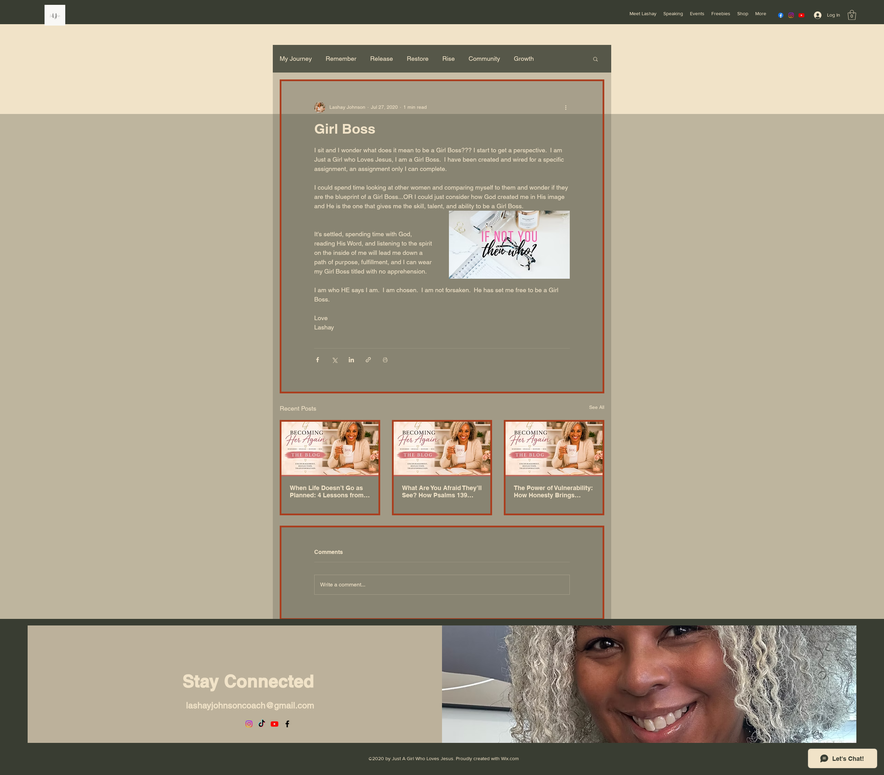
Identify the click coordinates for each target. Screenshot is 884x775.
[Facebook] (780, 15)
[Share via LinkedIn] (351, 359)
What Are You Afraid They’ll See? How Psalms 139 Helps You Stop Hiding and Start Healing (442, 491)
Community (484, 58)
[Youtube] (801, 15)
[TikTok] (261, 723)
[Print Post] (385, 359)
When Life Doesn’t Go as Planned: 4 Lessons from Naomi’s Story (327, 491)
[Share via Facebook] (317, 359)
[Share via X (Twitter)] (334, 359)
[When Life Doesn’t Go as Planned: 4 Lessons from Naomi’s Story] (329, 449)
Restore (418, 58)
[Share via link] (368, 359)
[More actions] (565, 107)
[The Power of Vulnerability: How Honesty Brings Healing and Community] (554, 449)
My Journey (296, 58)
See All (596, 407)
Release (381, 58)
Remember (341, 58)
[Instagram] (791, 15)
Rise (448, 58)
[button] (852, 15)
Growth (524, 58)
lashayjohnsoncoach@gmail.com (250, 705)
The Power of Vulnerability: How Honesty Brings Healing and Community (553, 491)
